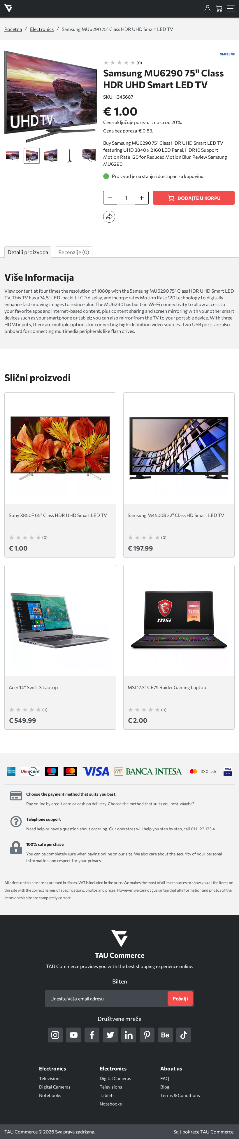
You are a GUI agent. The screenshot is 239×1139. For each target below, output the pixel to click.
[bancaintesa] (148, 771)
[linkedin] (128, 1035)
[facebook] (92, 1035)
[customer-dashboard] (207, 8)
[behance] (165, 1035)
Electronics (42, 29)
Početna (13, 29)
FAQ (164, 1078)
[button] (109, 217)
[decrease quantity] (110, 198)
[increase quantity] (142, 198)
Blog (164, 1086)
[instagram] (55, 1035)
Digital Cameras (55, 1086)
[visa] (228, 771)
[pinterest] (147, 1035)
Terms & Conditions (180, 1095)
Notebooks (50, 1095)
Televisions (50, 1078)
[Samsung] (227, 54)
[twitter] (110, 1035)
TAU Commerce (216, 1131)
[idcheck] (203, 771)
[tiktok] (183, 1035)
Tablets (107, 1095)
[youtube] (73, 1035)
